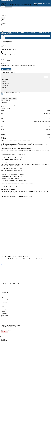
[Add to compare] (2, 335)
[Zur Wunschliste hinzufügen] (4, 335)
